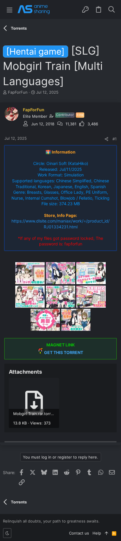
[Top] (106, 533)
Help (97, 533)
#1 (114, 138)
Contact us (79, 533)
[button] (9, 9)
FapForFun (18, 92)
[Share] (106, 139)
